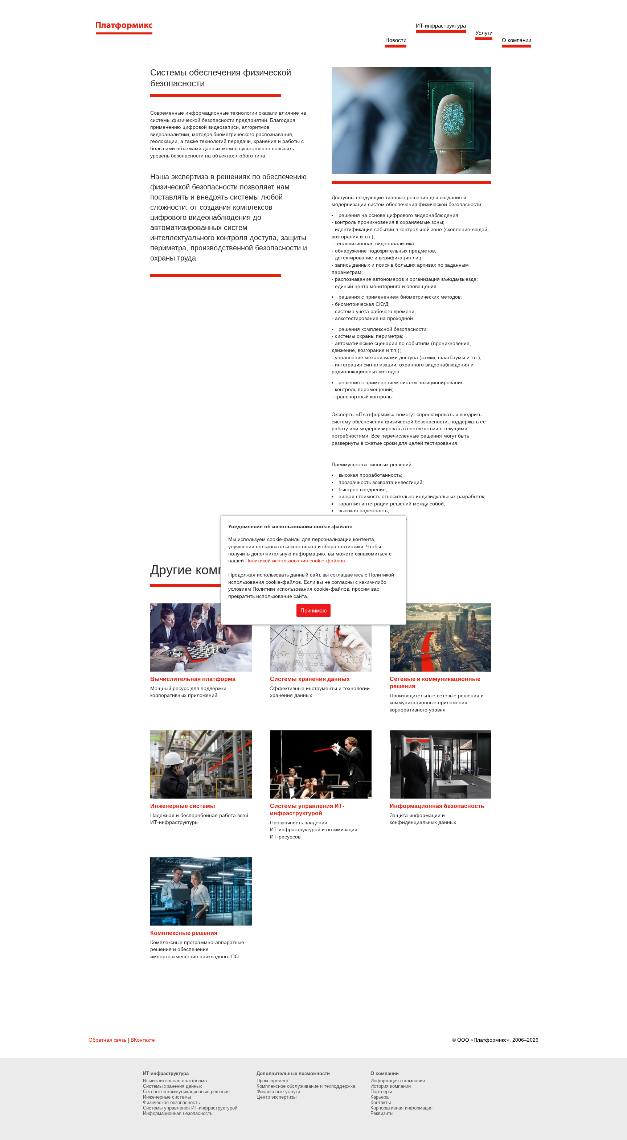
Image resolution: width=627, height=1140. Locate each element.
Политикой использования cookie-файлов (295, 560)
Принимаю (313, 610)
